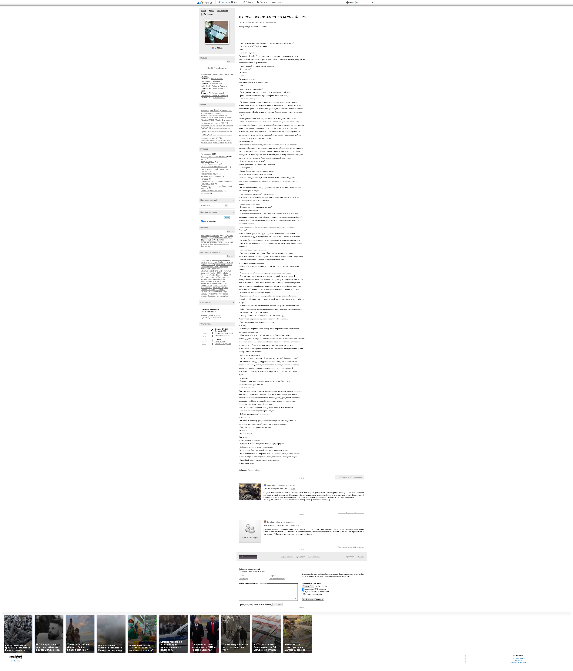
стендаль (212, 138)
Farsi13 (219, 265)
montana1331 (215, 283)
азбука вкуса (205, 113)
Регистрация (225, 2)
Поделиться (357, 477)
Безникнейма (206, 288)
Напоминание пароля (277, 579)
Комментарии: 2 (217, 79)
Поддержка (347, 2)
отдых (224, 125)
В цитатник (359, 513)
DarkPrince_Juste (208, 265)
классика (229, 120)
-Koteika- (207, 260)
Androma (223, 263)
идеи (214, 117)
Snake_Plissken (216, 275)
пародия (206, 128)
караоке (206, 119)
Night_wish (217, 271)
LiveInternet (205, 2)
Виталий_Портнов (220, 288)
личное (208, 123)
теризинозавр (217, 140)
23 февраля (205, 111)
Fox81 (203, 267)
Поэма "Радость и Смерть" (212, 191)
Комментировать (248, 557)
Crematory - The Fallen (210, 81)
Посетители (220, 342)
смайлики (263, 583)
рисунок (229, 135)
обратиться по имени (286, 485)
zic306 (224, 286)
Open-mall (205, 273)
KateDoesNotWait (214, 269)
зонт (210, 117)
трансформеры (222, 244)
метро (218, 123)
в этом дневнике (210, 221)
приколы (206, 131)
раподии (206, 134)
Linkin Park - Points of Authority (214, 86)
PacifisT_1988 (215, 273)
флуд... (229, 140)
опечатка (219, 125)
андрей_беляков (208, 296)
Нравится (345, 477)
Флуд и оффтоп (207, 162)
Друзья (211, 11)
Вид (351, 3)
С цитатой (350, 513)
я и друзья (228, 142)
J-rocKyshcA (223, 267)
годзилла (229, 236)
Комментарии (222, 11)
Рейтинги (249, 2)
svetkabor (217, 286)
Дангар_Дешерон (208, 292)
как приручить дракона (224, 117)
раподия (216, 135)
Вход (235, 2)
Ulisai (226, 275)
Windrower (205, 277)
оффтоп (230, 125)
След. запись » (314, 557)
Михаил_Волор (207, 294)
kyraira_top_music (217, 281)
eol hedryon (217, 110)
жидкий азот (223, 115)
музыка (203, 125)
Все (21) (230, 61)
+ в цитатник (271, 22)
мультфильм (210, 125)
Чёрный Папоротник (209, 164)
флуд (224, 140)
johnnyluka (205, 281)
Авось (262, 2)
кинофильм (218, 119)
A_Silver (215, 263)
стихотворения (206, 140)
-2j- (202, 260)
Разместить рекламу (518, 662)
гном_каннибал (221, 296)
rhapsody (215, 236)
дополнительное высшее (210, 115)
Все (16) (230, 231)
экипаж (222, 142)
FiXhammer (227, 265)
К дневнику (300, 557)
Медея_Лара (221, 292)
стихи (219, 137)
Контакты (518, 660)
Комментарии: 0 (218, 83)
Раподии (204, 179)
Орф (203, 91)
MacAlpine (271, 485)
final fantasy (206, 236)
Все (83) (230, 256)
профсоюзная (217, 131)
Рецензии (205, 193)
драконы (204, 238)
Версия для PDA (518, 658)
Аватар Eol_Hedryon (216, 32)
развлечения (227, 131)
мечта (224, 122)
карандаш (227, 238)
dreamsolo (224, 277)
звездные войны (216, 238)
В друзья (218, 48)
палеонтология (207, 242)
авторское (228, 111)
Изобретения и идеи (209, 174)
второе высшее (215, 113)
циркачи (204, 142)
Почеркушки (206, 154)
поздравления (217, 128)
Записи (203, 11)
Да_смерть (220, 290)
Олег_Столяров (221, 294)
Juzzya (204, 269)
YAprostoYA (215, 277)
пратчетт (218, 242)
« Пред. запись (287, 557)
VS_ (230, 275)
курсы (203, 123)
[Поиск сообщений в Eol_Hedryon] (227, 217)
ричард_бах (227, 242)
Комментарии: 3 (219, 98)
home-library (213, 279)
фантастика (206, 246)
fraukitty (204, 279)
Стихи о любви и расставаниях (214, 167)
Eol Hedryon (202, 14)
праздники (226, 128)
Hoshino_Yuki (212, 267)
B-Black (230, 263)
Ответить (342, 513)
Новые (361, 557)
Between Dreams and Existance (214, 157)
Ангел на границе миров (211, 176)
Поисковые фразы (223, 344)
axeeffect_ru (206, 315)
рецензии (222, 135)
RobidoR (225, 273)
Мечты (204, 159)
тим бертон (211, 244)
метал (213, 123)
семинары (204, 138)
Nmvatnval (227, 271)
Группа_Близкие (208, 290)
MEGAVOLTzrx (207, 271)
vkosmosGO (216, 315)
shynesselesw (206, 286)
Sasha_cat (205, 275)
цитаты (209, 142)
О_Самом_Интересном (211, 317)
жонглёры (204, 117)
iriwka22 (221, 279)
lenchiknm (205, 283)
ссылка (293, 488)
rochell (224, 283)
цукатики (216, 142)
